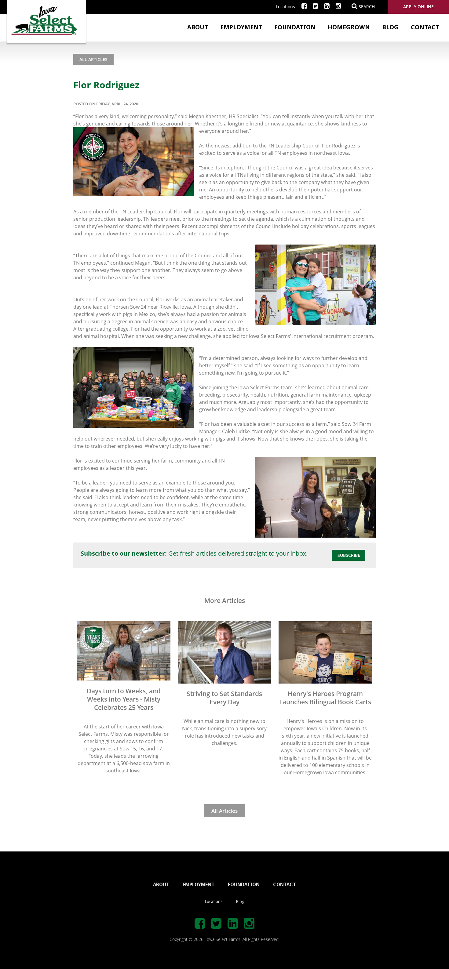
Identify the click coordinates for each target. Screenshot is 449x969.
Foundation (295, 27)
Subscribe (349, 555)
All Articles (93, 59)
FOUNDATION (244, 884)
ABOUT (161, 884)
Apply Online (418, 6)
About (197, 27)
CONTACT (284, 884)
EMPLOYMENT (198, 884)
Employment (241, 27)
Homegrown (349, 27)
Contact (425, 27)
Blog (390, 27)
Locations (285, 6)
